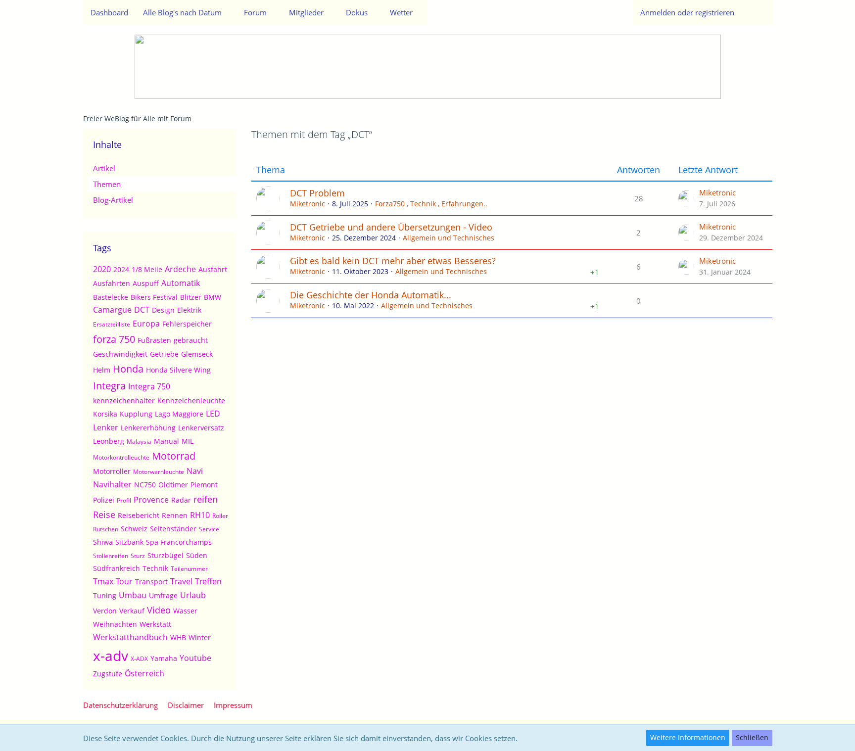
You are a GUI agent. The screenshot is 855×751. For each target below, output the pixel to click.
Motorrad (173, 456)
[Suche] (757, 12)
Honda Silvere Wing (178, 370)
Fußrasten (154, 340)
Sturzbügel (165, 555)
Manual (166, 441)
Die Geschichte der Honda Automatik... (370, 295)
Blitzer (190, 297)
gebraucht (191, 340)
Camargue (112, 309)
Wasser (185, 610)
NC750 (145, 484)
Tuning (104, 595)
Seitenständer (173, 528)
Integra (109, 385)
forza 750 (114, 339)
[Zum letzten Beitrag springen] (686, 198)
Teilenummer (189, 568)
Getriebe (164, 354)
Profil (124, 500)
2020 (102, 269)
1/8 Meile (147, 269)
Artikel (104, 168)
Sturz (138, 556)
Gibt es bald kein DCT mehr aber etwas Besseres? (393, 261)
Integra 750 (149, 386)
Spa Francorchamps (179, 542)
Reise (104, 514)
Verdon (105, 610)
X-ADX (139, 659)
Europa (146, 323)
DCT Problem (317, 193)
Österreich (144, 673)
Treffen (208, 581)
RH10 (200, 515)
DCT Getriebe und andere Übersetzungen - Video (391, 227)
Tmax (103, 581)
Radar (181, 500)
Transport (151, 581)
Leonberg (108, 441)
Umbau (132, 595)
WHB (178, 637)
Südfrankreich (116, 568)
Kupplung (136, 414)
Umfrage (163, 595)
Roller (220, 516)
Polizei (103, 500)
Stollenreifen (110, 556)
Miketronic (307, 203)
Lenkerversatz (201, 427)
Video (159, 610)
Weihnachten (115, 624)
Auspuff (146, 283)
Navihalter (112, 484)
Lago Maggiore (179, 414)
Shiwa (103, 542)
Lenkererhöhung (148, 427)
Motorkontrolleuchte (121, 457)
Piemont (204, 484)
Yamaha (163, 658)
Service (209, 529)
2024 (121, 269)
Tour (124, 581)
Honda (128, 369)
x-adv (110, 655)
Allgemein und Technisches (448, 237)
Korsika (105, 414)
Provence (151, 499)
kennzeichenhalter (124, 400)
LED (213, 413)
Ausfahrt (212, 269)
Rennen (175, 515)
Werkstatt (155, 624)
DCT (141, 309)
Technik (155, 568)
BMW (212, 297)
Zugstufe (107, 673)
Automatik (180, 283)
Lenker (105, 427)
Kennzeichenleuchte (191, 400)
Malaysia (139, 441)
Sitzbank (129, 542)
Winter (200, 637)
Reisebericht (138, 515)
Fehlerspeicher (187, 324)
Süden (196, 555)
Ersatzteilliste (111, 324)
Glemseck (197, 354)
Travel (181, 581)
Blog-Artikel (113, 200)
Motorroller (112, 471)
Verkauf (131, 610)
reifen (205, 499)
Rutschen (105, 529)
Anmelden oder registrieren (687, 12)
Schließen (752, 737)
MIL (187, 441)
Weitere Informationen (687, 737)
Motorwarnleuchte (158, 472)
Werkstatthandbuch (130, 637)
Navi (195, 471)
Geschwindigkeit (120, 354)
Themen (107, 184)
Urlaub (193, 595)
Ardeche (180, 269)
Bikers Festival (154, 297)
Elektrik (189, 310)
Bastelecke (110, 297)
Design (163, 310)
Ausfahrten (111, 283)
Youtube (195, 658)
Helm (101, 370)
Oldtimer (173, 484)
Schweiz (134, 528)
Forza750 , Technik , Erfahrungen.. (431, 203)
